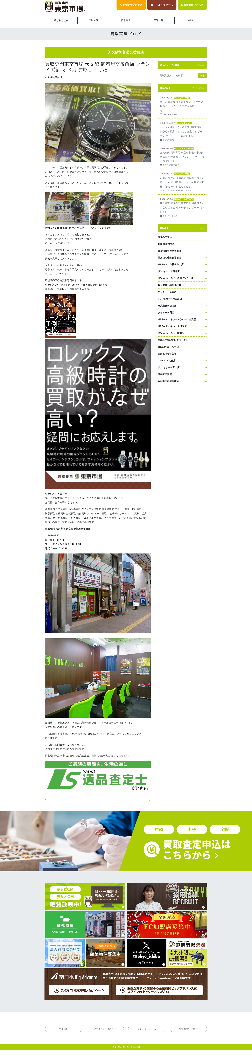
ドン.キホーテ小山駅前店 (171, 333)
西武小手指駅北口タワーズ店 (173, 339)
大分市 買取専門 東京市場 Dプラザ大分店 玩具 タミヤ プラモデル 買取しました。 (182, 105)
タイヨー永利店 (166, 312)
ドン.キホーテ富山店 (169, 367)
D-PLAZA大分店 (167, 360)
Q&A (190, 20)
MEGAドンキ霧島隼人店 (171, 264)
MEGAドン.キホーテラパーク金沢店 (177, 319)
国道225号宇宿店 (167, 353)
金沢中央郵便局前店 (168, 381)
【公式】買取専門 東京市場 (65, 6)
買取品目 (126, 20)
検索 (202, 75)
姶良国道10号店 (166, 243)
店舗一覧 (158, 20)
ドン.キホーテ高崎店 (169, 271)
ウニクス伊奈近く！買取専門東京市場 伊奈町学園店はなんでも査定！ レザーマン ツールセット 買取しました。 (182, 131)
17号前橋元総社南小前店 (171, 285)
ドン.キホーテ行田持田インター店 (176, 278)
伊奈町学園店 (165, 374)
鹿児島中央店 (165, 236)
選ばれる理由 (61, 20)
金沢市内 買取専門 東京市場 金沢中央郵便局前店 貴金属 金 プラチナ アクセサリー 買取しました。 (182, 156)
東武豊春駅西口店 (167, 305)
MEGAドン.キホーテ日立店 (172, 326)
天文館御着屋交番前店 (169, 250)
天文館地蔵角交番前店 (169, 257)
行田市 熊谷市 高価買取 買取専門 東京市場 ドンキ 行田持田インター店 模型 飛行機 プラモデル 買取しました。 (182, 181)
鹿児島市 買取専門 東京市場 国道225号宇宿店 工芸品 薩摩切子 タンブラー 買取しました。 (182, 207)
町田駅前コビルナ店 (168, 346)
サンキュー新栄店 (167, 291)
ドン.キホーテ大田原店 (170, 298)
